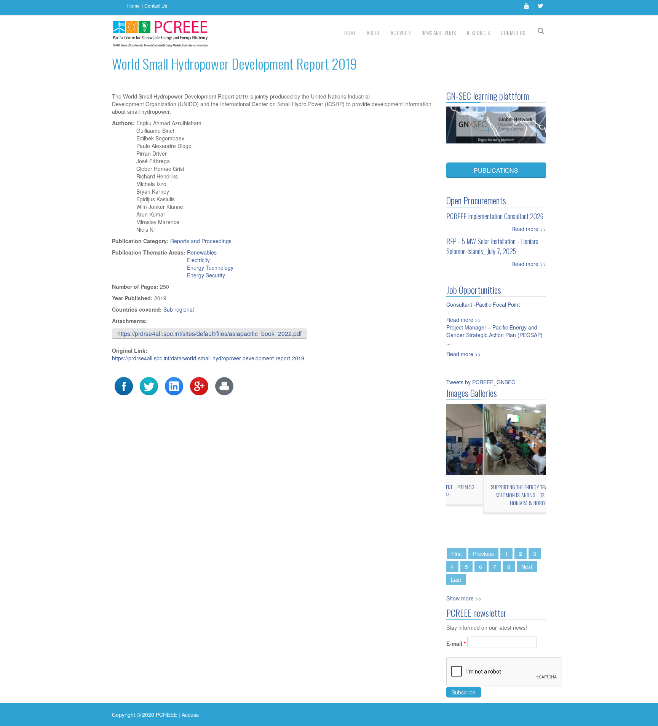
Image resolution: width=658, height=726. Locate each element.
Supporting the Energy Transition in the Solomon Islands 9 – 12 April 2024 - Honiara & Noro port (496, 495)
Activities (400, 33)
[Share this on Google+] (199, 385)
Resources (478, 33)
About (373, 33)
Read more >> (528, 228)
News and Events (439, 33)
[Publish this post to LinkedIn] (174, 385)
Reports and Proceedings (201, 241)
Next (526, 566)
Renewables (202, 252)
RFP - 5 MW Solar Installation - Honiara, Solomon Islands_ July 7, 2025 (493, 246)
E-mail (456, 643)
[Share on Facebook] (124, 385)
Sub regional (178, 309)
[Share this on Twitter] (149, 385)
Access (190, 714)
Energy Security (206, 275)
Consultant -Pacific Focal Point (483, 304)
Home (133, 5)
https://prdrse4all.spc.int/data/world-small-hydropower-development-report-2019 (208, 358)
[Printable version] (224, 385)
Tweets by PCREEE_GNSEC (480, 382)
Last (456, 579)
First (456, 553)
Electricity (198, 260)
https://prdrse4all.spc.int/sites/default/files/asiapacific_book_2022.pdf (209, 333)
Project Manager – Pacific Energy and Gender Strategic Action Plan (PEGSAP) (494, 331)
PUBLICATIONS (496, 170)
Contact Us (155, 5)
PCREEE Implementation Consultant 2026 (494, 216)
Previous (483, 553)
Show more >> (463, 598)
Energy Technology (210, 267)
